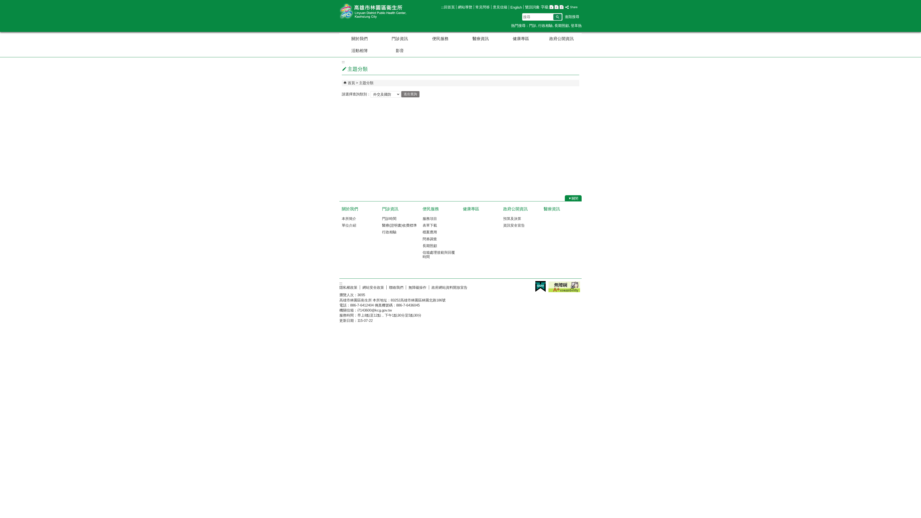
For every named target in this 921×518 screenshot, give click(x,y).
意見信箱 (500, 7)
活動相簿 (359, 50)
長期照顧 (562, 26)
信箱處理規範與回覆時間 (439, 254)
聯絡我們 (396, 287)
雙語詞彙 (532, 7)
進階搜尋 (572, 17)
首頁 (351, 83)
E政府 (540, 286)
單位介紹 (349, 225)
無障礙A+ (564, 287)
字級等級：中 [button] (556, 7)
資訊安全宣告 (514, 225)
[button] (557, 17)
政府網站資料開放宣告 (449, 287)
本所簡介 (349, 219)
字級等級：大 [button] (562, 7)
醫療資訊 (480, 38)
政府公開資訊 (561, 38)
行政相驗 (545, 26)
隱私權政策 (348, 287)
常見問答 (482, 7)
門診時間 (389, 219)
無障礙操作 (417, 287)
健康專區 (521, 38)
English (516, 7)
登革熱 (576, 26)
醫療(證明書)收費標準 (399, 225)
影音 (400, 50)
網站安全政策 (373, 287)
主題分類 (366, 83)
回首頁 (449, 7)
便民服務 (440, 38)
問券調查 (430, 239)
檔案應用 (430, 232)
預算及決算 (512, 219)
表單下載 (430, 225)
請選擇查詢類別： (356, 94)
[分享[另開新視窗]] (571, 7)
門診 (532, 26)
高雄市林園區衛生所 (379, 12)
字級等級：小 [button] (551, 7)
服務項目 (430, 219)
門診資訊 (400, 38)
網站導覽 (465, 7)
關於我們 (359, 38)
